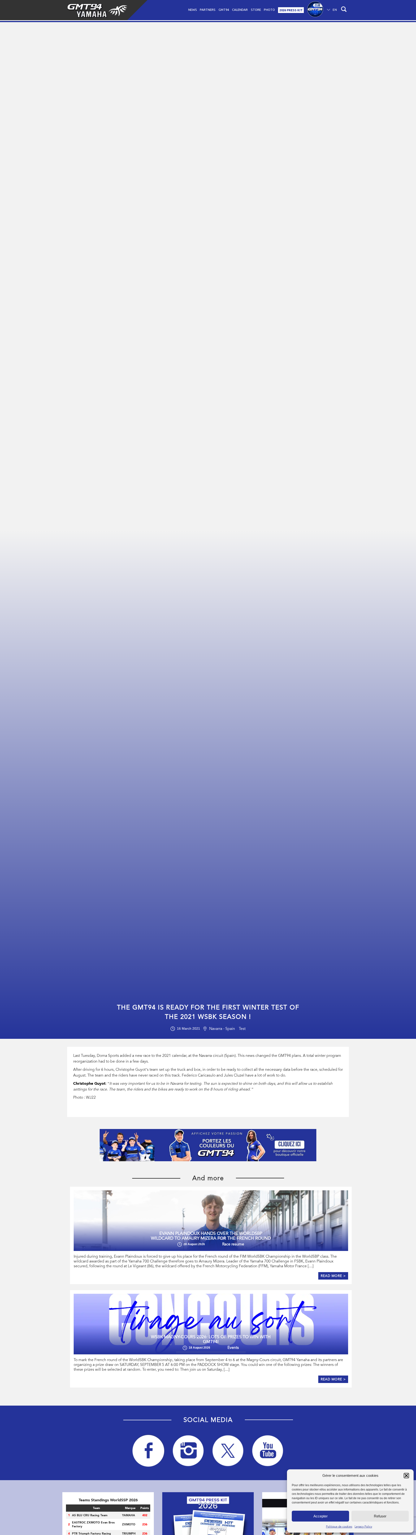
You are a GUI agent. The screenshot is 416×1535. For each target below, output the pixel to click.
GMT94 (224, 9)
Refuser (380, 1516)
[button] (406, 1475)
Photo (269, 9)
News (192, 9)
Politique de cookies (339, 1526)
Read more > (333, 1276)
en (335, 9)
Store (256, 9)
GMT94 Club (315, 10)
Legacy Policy (363, 1526)
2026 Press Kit (291, 10)
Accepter (320, 1516)
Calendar (240, 9)
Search (343, 10)
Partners (207, 9)
